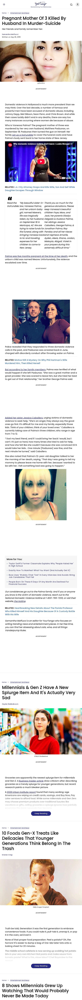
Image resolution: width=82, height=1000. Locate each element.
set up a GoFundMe (22, 134)
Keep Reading (41, 813)
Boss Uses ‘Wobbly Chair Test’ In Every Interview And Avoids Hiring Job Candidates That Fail (42, 576)
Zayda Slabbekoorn (10, 704)
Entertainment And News (20, 13)
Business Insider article (31, 780)
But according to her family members (25, 369)
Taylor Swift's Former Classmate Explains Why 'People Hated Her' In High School (41, 564)
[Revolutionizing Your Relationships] (41, 4)
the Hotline (19, 601)
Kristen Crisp (7, 855)
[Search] (71, 4)
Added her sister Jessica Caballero (24, 417)
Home (4, 13)
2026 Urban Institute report (21, 792)
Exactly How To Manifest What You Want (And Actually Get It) (39, 570)
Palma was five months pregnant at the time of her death (36, 256)
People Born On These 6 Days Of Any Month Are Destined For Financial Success (39, 583)
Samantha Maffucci (10, 34)
